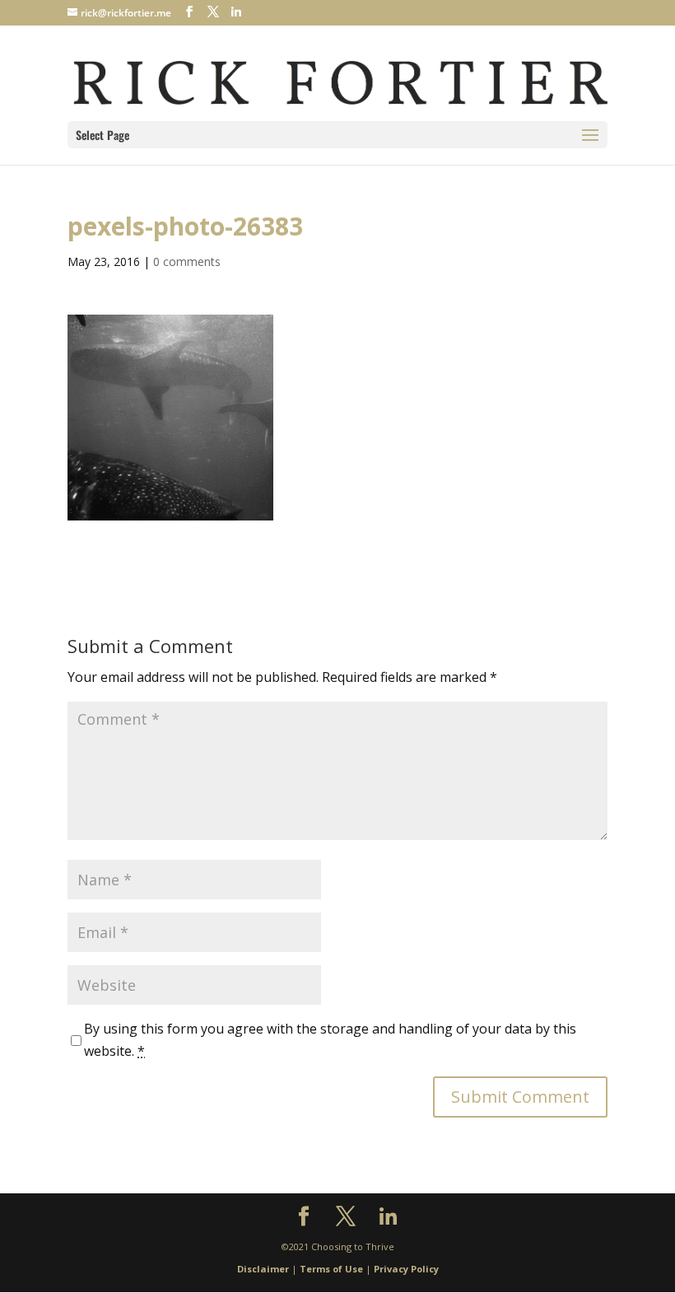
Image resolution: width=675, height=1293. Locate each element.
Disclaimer (263, 1269)
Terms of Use (331, 1269)
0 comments (187, 261)
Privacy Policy (406, 1269)
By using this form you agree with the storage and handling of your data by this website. (330, 1040)
